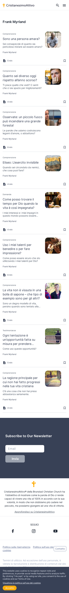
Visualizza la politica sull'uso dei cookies (22, 583)
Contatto (60, 548)
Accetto (9, 587)
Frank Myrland (9, 52)
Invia (15, 458)
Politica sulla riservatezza (16, 547)
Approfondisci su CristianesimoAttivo (35, 511)
